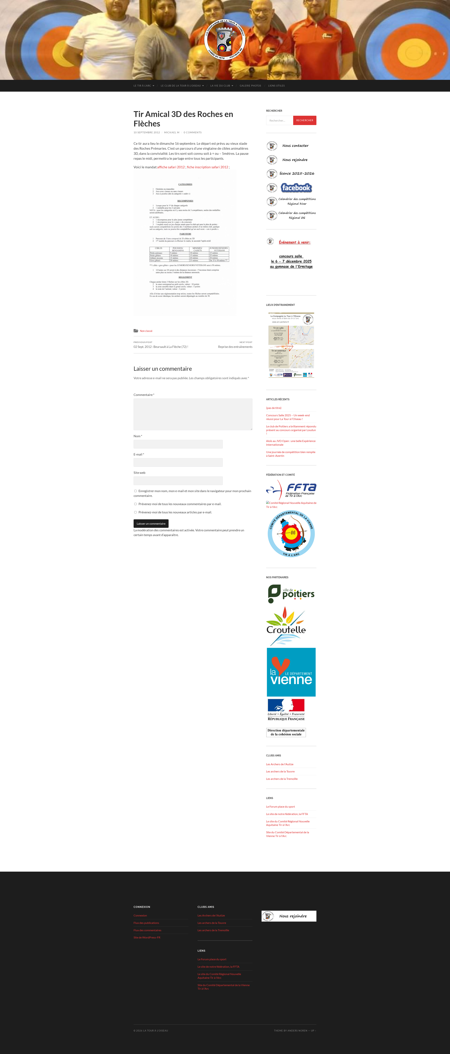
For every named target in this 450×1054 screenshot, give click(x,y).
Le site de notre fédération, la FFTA (287, 814)
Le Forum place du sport (280, 806)
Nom (138, 436)
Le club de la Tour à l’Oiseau (181, 85)
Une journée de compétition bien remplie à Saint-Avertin (290, 453)
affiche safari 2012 (171, 167)
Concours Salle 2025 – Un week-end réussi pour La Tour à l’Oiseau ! (288, 417)
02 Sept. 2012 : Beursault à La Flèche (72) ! (161, 344)
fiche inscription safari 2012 (207, 167)
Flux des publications (146, 922)
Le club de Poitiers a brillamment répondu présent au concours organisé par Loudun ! (291, 430)
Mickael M (171, 132)
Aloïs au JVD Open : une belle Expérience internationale (291, 442)
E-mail (139, 454)
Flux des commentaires (147, 930)
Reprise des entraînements (235, 344)
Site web (139, 473)
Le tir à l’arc (142, 85)
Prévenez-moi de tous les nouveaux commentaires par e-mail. (180, 504)
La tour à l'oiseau (155, 1030)
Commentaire (144, 395)
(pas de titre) (273, 407)
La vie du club (220, 85)
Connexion (140, 915)
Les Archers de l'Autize (279, 764)
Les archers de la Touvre (280, 771)
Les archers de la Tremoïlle (282, 778)
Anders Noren (297, 1030)
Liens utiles (276, 85)
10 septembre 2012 (147, 132)
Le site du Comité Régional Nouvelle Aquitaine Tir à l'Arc (288, 823)
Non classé (146, 330)
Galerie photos (250, 85)
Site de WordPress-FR (147, 937)
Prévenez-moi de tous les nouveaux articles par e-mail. (175, 512)
